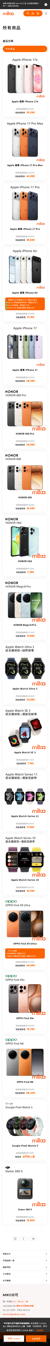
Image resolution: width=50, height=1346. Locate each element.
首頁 (18, 1305)
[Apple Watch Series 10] (25, 856)
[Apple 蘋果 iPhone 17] (25, 346)
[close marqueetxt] (45, 4)
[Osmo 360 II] (25, 1186)
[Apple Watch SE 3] (25, 728)
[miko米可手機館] (8, 13)
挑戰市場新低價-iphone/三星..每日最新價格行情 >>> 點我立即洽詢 (21, 4)
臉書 (32, 1305)
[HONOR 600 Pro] (25, 410)
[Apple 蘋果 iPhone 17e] (25, 78)
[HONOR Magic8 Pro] (25, 601)
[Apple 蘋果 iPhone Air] (25, 269)
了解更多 (40, 1330)
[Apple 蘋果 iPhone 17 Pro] (25, 205)
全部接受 (36, 1338)
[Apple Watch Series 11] (25, 792)
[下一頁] (23, 1239)
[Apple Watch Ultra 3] (25, 665)
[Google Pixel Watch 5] (25, 1122)
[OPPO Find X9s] (25, 994)
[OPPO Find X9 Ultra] (25, 920)
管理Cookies (14, 1338)
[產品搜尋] (28, 13)
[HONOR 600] (25, 473)
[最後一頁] (33, 1239)
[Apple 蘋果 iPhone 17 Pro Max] (25, 141)
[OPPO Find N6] (25, 1058)
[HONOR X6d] (25, 537)
